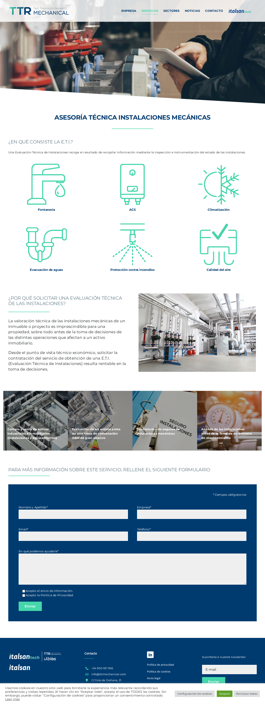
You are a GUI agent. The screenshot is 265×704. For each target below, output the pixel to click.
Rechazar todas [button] (246, 693)
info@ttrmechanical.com (109, 674)
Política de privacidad (160, 664)
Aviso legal (153, 678)
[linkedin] (150, 654)
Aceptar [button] (224, 693)
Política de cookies (158, 671)
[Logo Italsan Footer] (19, 666)
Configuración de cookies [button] (194, 693)
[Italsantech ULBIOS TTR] (35, 652)
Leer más (12, 699)
